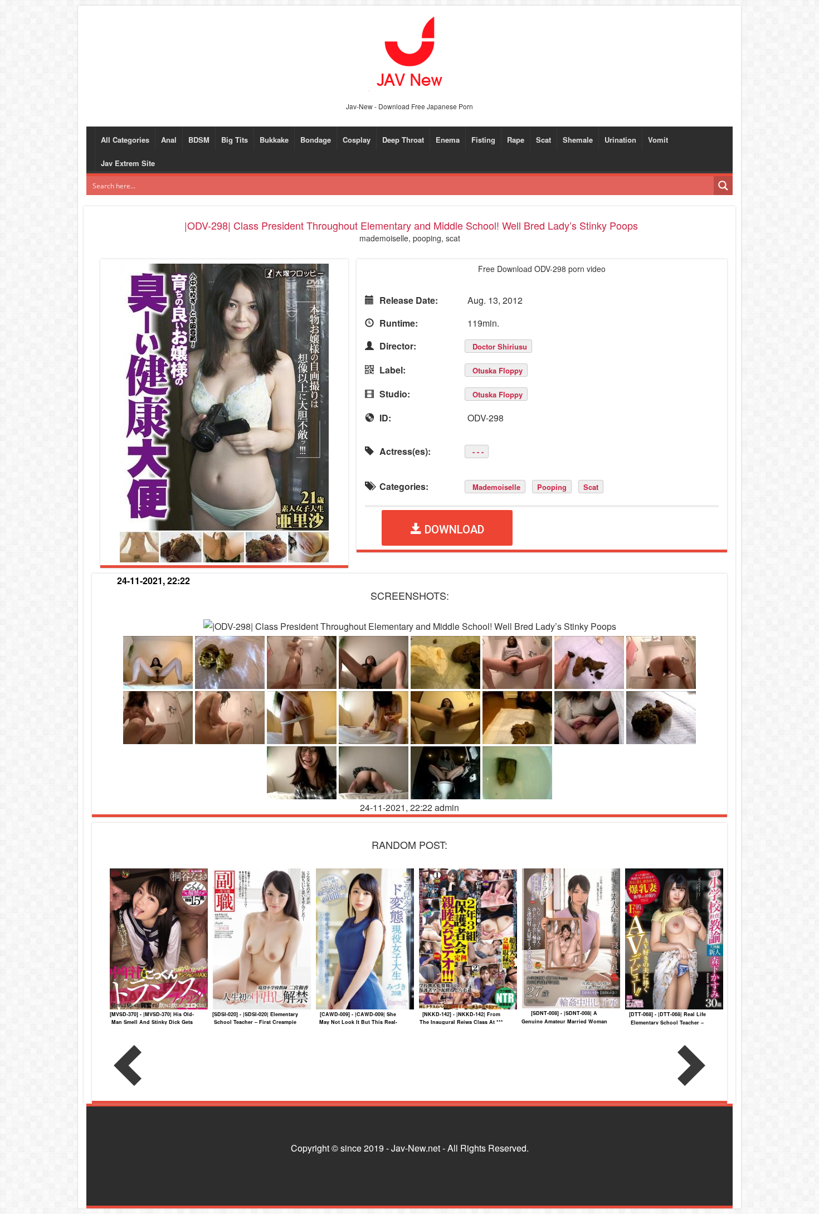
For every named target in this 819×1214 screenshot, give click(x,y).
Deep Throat (403, 139)
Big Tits (234, 139)
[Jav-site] (409, 52)
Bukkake (274, 139)
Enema (448, 139)
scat (590, 487)
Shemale (578, 139)
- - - (478, 451)
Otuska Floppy (497, 370)
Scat (543, 139)
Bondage (315, 139)
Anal (169, 139)
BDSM (198, 139)
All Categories (125, 139)
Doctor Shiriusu (499, 346)
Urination (620, 139)
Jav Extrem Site (128, 163)
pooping (552, 487)
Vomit (658, 139)
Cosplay (356, 139)
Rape (515, 139)
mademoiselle (496, 487)
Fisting (483, 139)
